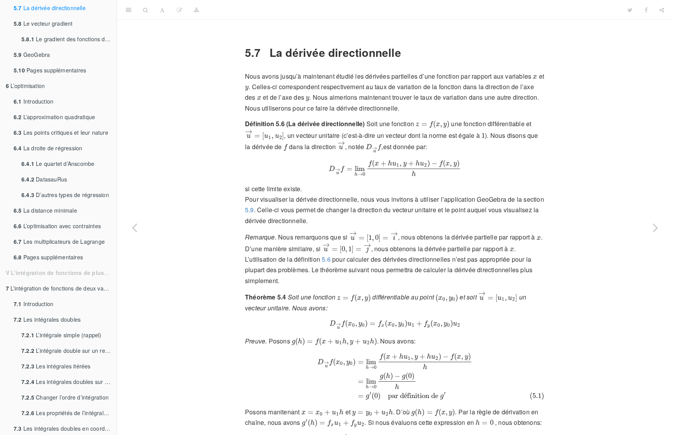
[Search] (145, 9)
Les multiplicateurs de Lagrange (59, 241)
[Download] (196, 9)
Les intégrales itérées (56, 366)
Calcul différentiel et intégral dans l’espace (413, 9)
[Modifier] (179, 9)
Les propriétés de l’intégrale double (68, 413)
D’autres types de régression (65, 195)
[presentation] (535, 77)
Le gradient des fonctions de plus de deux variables (68, 39)
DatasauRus (44, 179)
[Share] (662, 9)
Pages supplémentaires (50, 70)
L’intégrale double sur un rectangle (68, 350)
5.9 (249, 209)
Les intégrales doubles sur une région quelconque (68, 382)
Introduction (33, 101)
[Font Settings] (162, 9)
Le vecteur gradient (43, 23)
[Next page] (655, 227)
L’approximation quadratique (54, 117)
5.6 (326, 259)
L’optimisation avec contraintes (57, 226)
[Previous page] (134, 227)
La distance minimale (45, 210)
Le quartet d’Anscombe (57, 163)
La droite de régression (48, 148)
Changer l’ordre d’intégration (65, 397)
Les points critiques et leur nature (61, 132)
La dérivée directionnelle (50, 8)
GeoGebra (32, 54)
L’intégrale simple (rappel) (61, 335)
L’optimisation (25, 86)
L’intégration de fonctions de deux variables (61, 288)
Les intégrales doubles (47, 319)
